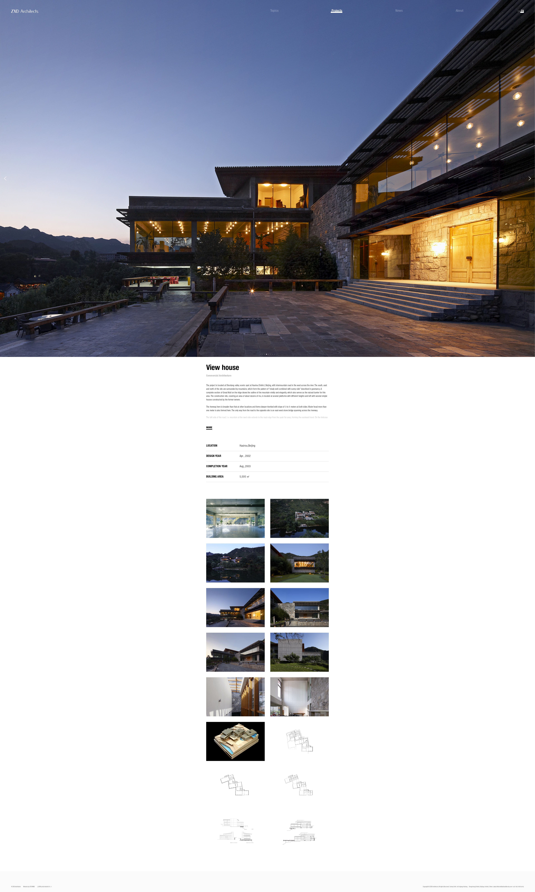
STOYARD (32, 886)
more (209, 427)
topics (274, 10)
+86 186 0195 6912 (518, 886)
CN (518, 11)
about (459, 10)
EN (522, 11)
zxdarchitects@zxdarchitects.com (502, 886)
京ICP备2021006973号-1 (44, 886)
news (399, 10)
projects (337, 10)
